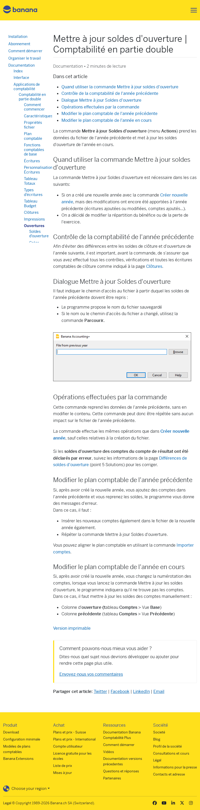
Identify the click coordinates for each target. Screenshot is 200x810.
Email (158, 691)
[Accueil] (20, 10)
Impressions (34, 219)
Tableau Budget (30, 203)
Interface (21, 77)
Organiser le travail (24, 58)
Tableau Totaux (30, 181)
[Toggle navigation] (192, 10)
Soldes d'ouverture (39, 234)
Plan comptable (33, 136)
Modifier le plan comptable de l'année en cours (106, 120)
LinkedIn (141, 691)
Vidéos (108, 752)
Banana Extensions (18, 758)
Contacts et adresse (169, 774)
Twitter (100, 691)
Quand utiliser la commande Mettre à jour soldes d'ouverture (119, 87)
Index (18, 71)
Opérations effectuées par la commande (100, 107)
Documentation (21, 65)
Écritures (32, 161)
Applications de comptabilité (27, 86)
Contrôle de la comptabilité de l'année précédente (109, 93)
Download (11, 732)
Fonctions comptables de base (34, 150)
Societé (159, 732)
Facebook (120, 691)
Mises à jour (62, 773)
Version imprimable (72, 628)
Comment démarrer (25, 51)
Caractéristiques (38, 116)
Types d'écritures (33, 192)
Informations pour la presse (175, 767)
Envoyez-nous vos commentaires (91, 674)
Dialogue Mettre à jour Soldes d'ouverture (101, 100)
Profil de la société (167, 746)
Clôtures (154, 266)
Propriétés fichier (33, 125)
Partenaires (112, 778)
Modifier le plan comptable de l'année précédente (109, 113)
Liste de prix (62, 765)
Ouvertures (34, 225)
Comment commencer (34, 107)
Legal (7, 803)
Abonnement (19, 44)
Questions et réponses (121, 771)
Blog (156, 739)
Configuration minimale (21, 739)
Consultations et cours (171, 753)
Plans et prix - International (74, 739)
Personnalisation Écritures (38, 170)
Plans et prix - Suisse (69, 732)
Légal (157, 760)
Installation (17, 36)
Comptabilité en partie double (32, 97)
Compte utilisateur (68, 746)
